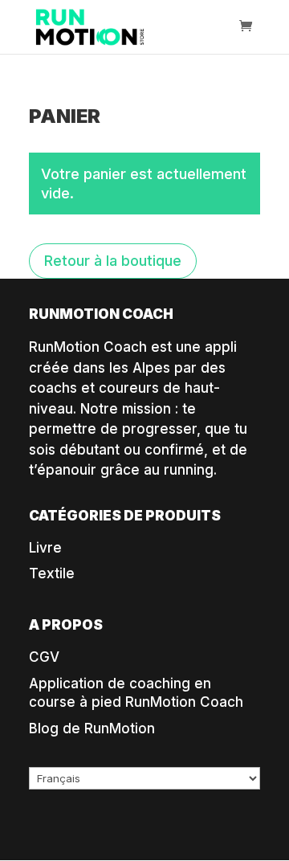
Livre (45, 548)
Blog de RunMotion (92, 728)
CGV (44, 657)
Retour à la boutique (112, 260)
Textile (52, 573)
